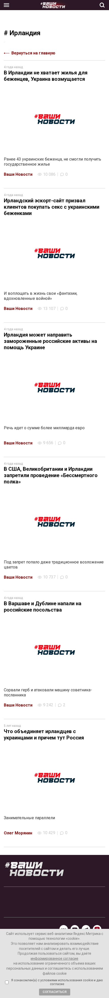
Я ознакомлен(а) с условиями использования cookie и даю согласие (57, 982)
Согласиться (55, 992)
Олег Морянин (18, 833)
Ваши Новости (18, 174)
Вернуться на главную (33, 53)
